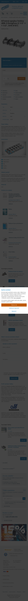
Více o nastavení (17, 298)
